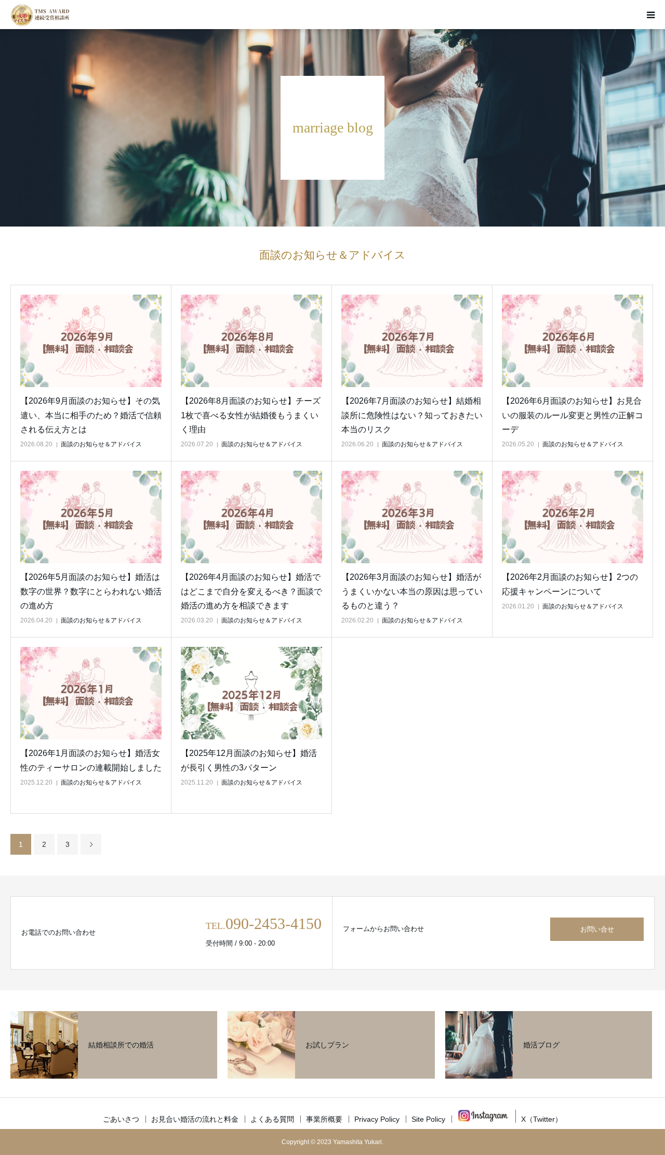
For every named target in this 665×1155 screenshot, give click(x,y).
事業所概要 (324, 1119)
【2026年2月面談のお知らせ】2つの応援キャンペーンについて (570, 584)
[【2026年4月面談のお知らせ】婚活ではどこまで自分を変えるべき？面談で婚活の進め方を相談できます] (251, 517)
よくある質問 (272, 1119)
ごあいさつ (121, 1119)
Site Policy (428, 1119)
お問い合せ (597, 929)
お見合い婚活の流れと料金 (194, 1119)
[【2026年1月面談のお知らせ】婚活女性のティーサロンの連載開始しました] (91, 693)
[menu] (650, 14)
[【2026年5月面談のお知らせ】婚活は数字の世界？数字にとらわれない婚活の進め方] (91, 517)
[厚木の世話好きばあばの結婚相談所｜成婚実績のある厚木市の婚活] (39, 14)
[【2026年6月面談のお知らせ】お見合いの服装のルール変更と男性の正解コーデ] (572, 341)
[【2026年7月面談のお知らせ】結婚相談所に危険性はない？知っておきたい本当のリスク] (412, 341)
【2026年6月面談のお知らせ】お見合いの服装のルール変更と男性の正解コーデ (572, 414)
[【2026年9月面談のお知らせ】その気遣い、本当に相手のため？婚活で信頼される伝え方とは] (91, 341)
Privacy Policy (377, 1119)
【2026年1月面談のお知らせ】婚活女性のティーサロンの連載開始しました (91, 760)
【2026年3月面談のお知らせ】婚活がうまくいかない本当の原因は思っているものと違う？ (412, 591)
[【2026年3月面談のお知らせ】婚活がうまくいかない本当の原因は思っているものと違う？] (412, 517)
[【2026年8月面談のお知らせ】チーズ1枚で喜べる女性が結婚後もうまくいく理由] (251, 341)
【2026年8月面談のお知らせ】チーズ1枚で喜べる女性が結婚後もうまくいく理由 (251, 414)
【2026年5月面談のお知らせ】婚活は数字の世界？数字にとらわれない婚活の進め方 (91, 591)
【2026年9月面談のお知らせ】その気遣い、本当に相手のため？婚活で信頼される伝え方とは (91, 414)
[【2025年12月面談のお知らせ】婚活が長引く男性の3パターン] (251, 693)
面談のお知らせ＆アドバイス (101, 444)
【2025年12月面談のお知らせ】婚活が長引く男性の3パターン (249, 760)
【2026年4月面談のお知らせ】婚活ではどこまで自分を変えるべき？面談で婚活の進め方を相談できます (251, 591)
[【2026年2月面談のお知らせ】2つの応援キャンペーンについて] (572, 517)
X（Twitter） (541, 1119)
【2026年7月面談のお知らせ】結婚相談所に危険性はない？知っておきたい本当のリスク (412, 414)
